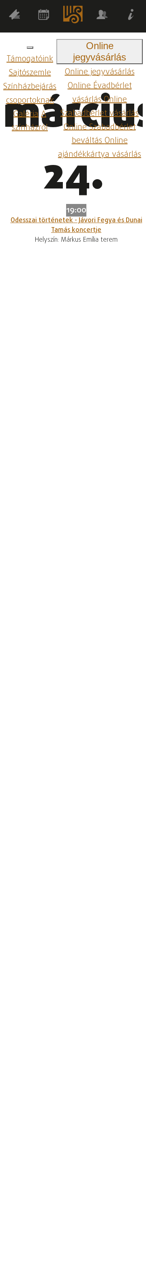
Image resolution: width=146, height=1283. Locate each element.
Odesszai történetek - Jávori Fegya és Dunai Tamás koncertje (76, 225)
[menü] (30, 47)
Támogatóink (29, 59)
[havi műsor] (43, 16)
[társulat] (102, 16)
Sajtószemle (30, 73)
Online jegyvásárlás (100, 72)
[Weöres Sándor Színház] (73, 16)
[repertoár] (14, 16)
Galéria (26, 114)
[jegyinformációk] (131, 16)
